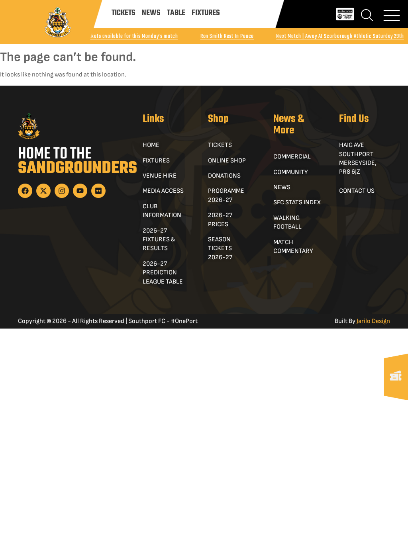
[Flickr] (98, 191)
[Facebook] (25, 191)
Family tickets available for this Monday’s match (123, 36)
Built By (362, 321)
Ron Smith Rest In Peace (227, 36)
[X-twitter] (43, 191)
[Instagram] (62, 191)
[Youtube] (80, 191)
